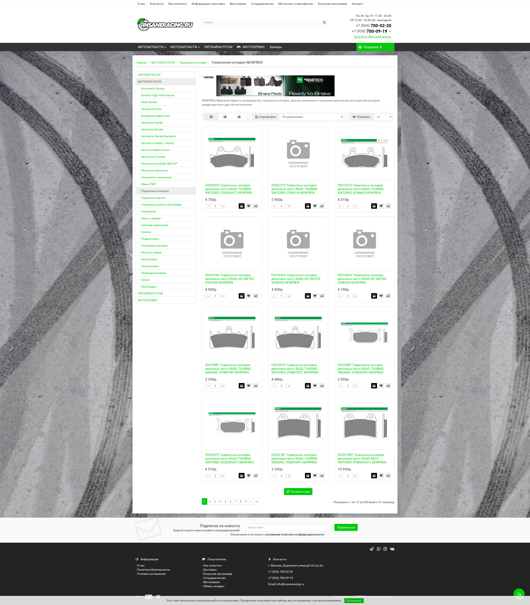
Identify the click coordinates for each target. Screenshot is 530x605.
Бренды (275, 47)
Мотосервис (238, 3)
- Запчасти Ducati (150, 129)
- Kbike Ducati (147, 102)
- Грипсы (144, 232)
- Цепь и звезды (149, 218)
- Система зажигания (153, 225)
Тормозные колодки (193, 62)
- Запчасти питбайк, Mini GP (157, 163)
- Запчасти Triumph (151, 156)
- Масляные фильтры (153, 170)
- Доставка (209, 569)
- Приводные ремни (152, 273)
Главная (141, 62)
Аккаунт (357, 3)
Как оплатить (177, 3)
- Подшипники (148, 238)
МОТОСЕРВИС (253, 47)
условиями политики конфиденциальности (294, 534)
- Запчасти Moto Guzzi (153, 150)
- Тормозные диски (151, 197)
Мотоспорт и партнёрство (295, 3)
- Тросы (144, 279)
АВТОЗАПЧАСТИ (150, 47)
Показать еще (300, 491)
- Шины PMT (147, 184)
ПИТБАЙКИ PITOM (218, 47)
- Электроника (148, 266)
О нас (141, 3)
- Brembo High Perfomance (156, 95)
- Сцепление (147, 211)
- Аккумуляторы (150, 109)
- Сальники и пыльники (154, 177)
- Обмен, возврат (213, 586)
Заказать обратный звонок (372, 36)
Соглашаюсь (354, 600)
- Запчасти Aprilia (150, 122)
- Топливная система (152, 245)
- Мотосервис (211, 582)
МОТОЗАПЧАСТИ (183, 47)
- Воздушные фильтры (154, 115)
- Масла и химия (149, 252)
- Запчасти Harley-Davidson (157, 136)
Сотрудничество (262, 3)
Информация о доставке (208, 3)
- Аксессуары (148, 259)
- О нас (140, 565)
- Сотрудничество (214, 578)
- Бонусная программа (217, 573)
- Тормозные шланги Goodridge (159, 204)
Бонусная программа (332, 3)
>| (256, 501)
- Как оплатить (212, 565)
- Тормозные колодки (153, 191)
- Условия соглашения (151, 573)
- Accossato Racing (151, 88)
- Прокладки (147, 286)
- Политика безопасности (153, 569)
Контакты (157, 3)
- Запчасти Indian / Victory (156, 143)
